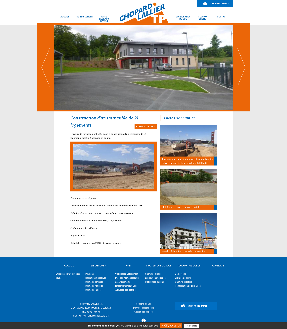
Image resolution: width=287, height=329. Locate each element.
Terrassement (84, 17)
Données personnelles (143, 308)
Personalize (191, 326)
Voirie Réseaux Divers (104, 19)
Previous (45, 67)
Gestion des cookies (143, 312)
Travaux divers (202, 18)
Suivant (241, 67)
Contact (222, 17)
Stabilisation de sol (183, 18)
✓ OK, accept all (171, 325)
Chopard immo (219, 3)
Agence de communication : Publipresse (143, 320)
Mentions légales (143, 304)
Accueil (64, 17)
